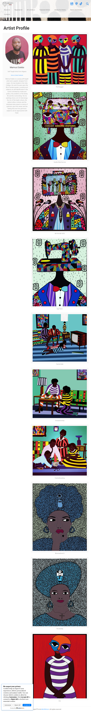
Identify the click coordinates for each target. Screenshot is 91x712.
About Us (7, 10)
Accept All (27, 705)
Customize (7, 705)
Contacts (7, 14)
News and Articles (76, 10)
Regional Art (18, 10)
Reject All (17, 705)
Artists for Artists (60, 10)
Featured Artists (44, 10)
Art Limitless (31, 10)
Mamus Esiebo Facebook (17, 75)
